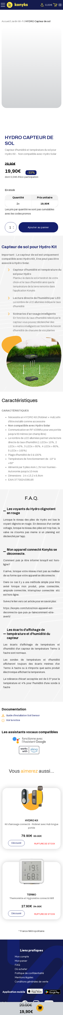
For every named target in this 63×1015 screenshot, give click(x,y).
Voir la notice (13, 720)
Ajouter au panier (38, 227)
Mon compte (22, 956)
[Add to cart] (39, 1010)
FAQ (17, 964)
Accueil (6, 21)
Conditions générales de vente (31, 981)
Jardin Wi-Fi (17, 21)
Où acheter (21, 969)
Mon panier (21, 960)
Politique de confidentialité (29, 973)
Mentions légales (24, 977)
